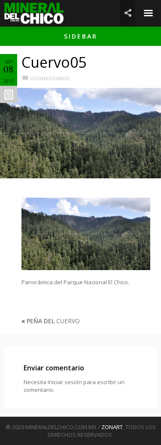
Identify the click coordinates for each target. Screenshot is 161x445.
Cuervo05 (53, 62)
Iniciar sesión (65, 382)
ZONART (112, 427)
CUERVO (53, 321)
